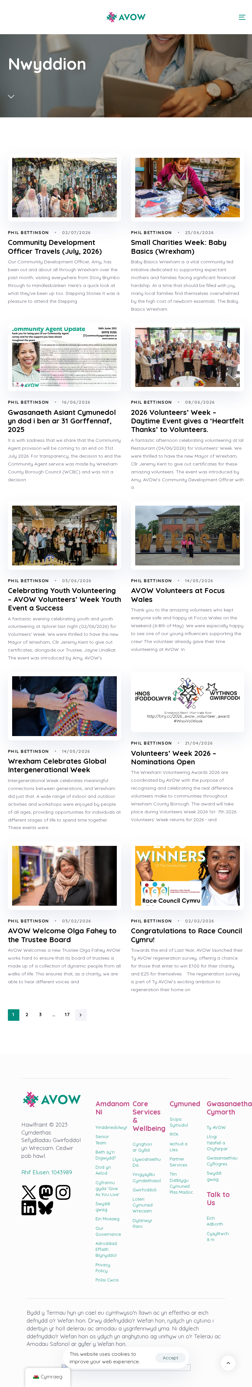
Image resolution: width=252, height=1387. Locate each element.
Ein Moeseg (107, 1218)
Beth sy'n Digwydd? (105, 1154)
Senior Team (102, 1139)
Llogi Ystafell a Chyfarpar (217, 1142)
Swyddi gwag (102, 1206)
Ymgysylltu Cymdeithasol (145, 1177)
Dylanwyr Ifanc (142, 1223)
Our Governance (107, 1231)
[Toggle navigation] (205, 17)
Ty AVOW (216, 1127)
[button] (10, 17)
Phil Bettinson (28, 232)
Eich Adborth (215, 1221)
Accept (170, 1358)
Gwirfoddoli (145, 1189)
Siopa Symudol (179, 1122)
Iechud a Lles (178, 1146)
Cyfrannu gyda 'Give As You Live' (107, 1188)
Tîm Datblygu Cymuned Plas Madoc (181, 1183)
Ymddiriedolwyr (107, 1127)
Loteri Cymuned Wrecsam (143, 1204)
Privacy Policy (102, 1267)
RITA (174, 1134)
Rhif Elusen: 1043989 (46, 1172)
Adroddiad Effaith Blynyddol (106, 1249)
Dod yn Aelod (103, 1170)
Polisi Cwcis (106, 1279)
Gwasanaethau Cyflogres (219, 1160)
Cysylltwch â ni (218, 1236)
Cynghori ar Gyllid (142, 1147)
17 (67, 1014)
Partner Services (178, 1161)
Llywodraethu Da (145, 1162)
